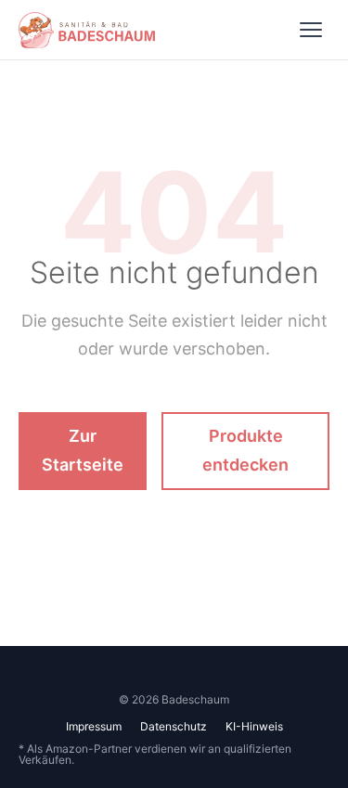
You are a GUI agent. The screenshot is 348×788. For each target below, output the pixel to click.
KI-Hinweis (254, 726)
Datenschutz (173, 726)
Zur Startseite (82, 450)
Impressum (94, 726)
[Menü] (310, 30)
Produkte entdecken (245, 450)
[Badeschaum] (87, 29)
